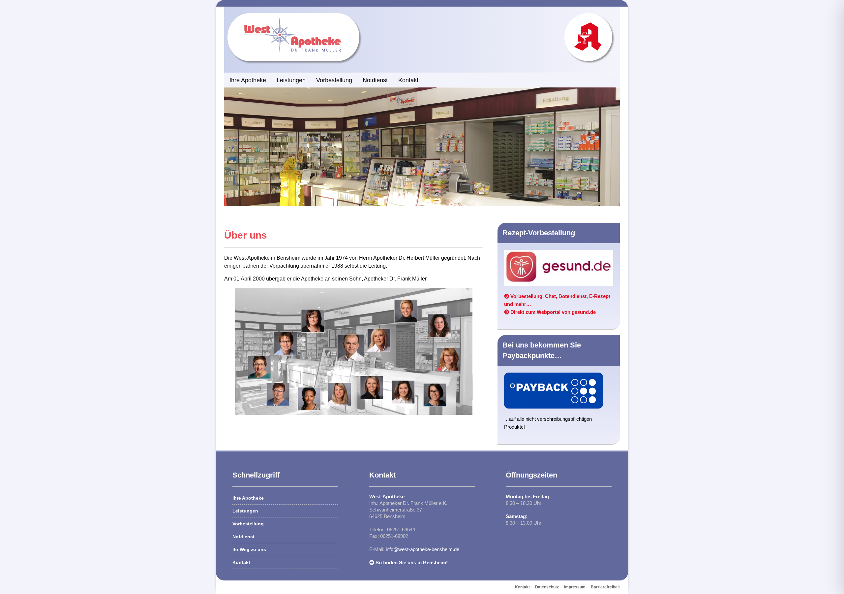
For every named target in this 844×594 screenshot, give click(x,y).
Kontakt (408, 80)
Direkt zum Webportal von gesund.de (552, 312)
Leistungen (291, 80)
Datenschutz (547, 587)
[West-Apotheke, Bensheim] (299, 16)
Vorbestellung (334, 80)
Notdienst (375, 80)
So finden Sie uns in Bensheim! (411, 562)
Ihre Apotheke (247, 80)
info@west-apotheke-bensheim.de (422, 549)
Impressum (575, 587)
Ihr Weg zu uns (249, 549)
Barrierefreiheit (605, 587)
